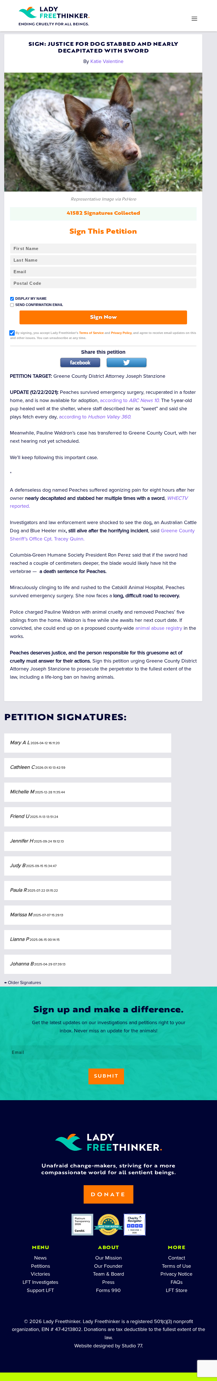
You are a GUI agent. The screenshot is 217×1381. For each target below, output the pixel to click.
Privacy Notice (176, 1274)
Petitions (40, 1266)
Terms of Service (91, 333)
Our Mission (108, 1258)
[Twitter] (126, 362)
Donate (108, 1195)
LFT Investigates (40, 1282)
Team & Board (108, 1274)
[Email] (163, 7)
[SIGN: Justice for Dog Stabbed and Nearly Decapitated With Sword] (103, 132)
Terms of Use (176, 1266)
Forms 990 (108, 1290)
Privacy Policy (121, 333)
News (40, 1258)
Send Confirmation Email (39, 305)
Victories (40, 1274)
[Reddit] (126, 7)
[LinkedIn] (90, 7)
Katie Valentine (106, 61)
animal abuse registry (158, 628)
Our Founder (108, 1266)
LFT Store (176, 1290)
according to (130, 400)
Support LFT (40, 1290)
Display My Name (31, 299)
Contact (176, 1258)
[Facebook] (80, 362)
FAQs (177, 1282)
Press (108, 1282)
